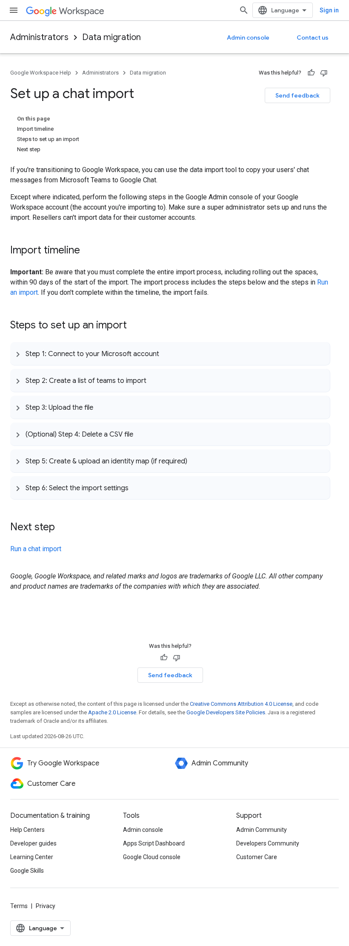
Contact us (313, 37)
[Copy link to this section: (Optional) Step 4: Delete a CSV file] (141, 434)
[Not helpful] (324, 72)
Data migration (111, 37)
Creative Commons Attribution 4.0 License (241, 704)
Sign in (329, 10)
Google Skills (27, 870)
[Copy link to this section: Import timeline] (88, 251)
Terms (19, 906)
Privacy (45, 906)
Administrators (39, 37)
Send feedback (297, 95)
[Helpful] (311, 72)
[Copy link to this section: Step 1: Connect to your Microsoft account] (167, 353)
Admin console (248, 37)
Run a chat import (35, 549)
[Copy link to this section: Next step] (63, 528)
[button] (170, 353)
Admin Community (261, 829)
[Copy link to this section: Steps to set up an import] (135, 326)
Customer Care (256, 857)
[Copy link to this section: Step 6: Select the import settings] (137, 488)
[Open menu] (13, 10)
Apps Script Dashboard (154, 843)
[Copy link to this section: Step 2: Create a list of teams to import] (154, 380)
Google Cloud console (151, 857)
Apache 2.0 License (112, 712)
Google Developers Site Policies (225, 712)
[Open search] (244, 10)
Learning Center (31, 857)
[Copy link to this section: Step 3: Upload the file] (101, 407)
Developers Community (267, 843)
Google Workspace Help (40, 72)
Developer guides (33, 843)
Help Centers (27, 829)
